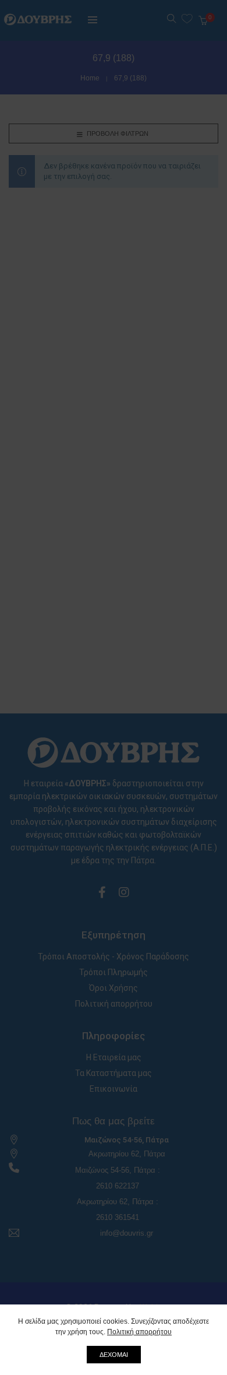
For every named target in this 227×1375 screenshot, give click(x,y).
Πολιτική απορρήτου (139, 1332)
